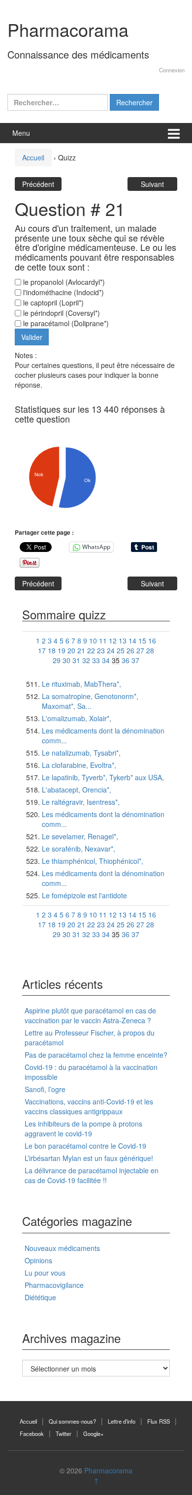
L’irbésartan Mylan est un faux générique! (89, 1158)
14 (132, 640)
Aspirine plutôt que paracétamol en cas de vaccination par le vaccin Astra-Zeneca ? (90, 1015)
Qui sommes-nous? (72, 1421)
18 (52, 650)
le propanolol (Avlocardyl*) (63, 282)
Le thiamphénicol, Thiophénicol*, (92, 861)
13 (123, 640)
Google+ (93, 1433)
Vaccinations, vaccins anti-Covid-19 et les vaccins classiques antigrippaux (89, 1106)
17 (42, 650)
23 (101, 650)
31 (76, 660)
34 (106, 660)
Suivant (152, 184)
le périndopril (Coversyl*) (60, 313)
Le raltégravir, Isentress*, (81, 802)
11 (103, 640)
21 (81, 650)
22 (91, 650)
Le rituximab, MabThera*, (81, 684)
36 (125, 660)
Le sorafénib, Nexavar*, (78, 849)
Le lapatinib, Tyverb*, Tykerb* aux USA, (103, 777)
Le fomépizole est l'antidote (84, 895)
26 (130, 650)
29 (57, 660)
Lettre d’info (121, 1421)
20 (71, 650)
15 (142, 640)
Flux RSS (158, 1421)
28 (150, 650)
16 (152, 640)
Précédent (38, 184)
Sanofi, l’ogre (45, 1089)
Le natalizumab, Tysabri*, (81, 753)
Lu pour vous (45, 1273)
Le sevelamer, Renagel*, (80, 836)
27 (140, 650)
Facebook (32, 1433)
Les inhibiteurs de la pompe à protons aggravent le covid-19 (83, 1128)
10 (93, 640)
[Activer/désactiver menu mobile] (174, 133)
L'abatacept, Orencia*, (76, 789)
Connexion (172, 70)
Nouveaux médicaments (62, 1248)
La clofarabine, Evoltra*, (79, 765)
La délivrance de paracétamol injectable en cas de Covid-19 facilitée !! (92, 1175)
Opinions (38, 1260)
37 (135, 660)
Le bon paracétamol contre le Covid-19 (85, 1146)
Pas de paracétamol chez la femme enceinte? (96, 1055)
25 (121, 650)
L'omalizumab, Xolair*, (76, 718)
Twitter (63, 1433)
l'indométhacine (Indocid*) (62, 292)
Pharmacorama (67, 29)
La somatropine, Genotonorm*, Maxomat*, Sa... (90, 701)
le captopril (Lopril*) (52, 302)
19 (61, 650)
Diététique (40, 1297)
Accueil (33, 157)
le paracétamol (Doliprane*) (65, 323)
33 (96, 660)
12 (113, 640)
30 (66, 660)
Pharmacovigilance (54, 1285)
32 (86, 660)
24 (111, 650)
